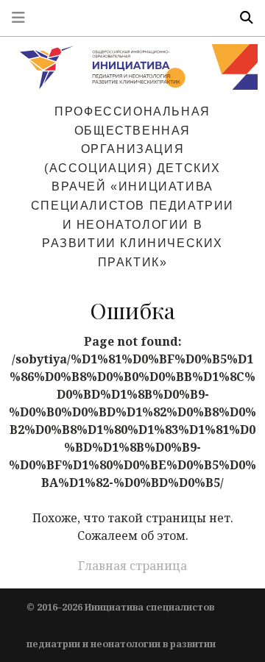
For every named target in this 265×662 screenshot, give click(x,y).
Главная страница (132, 566)
